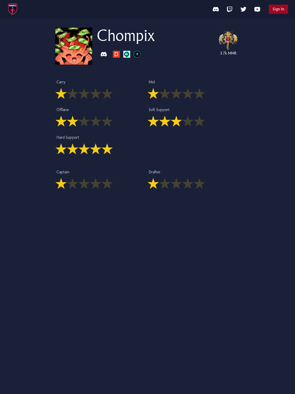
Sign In (278, 9)
